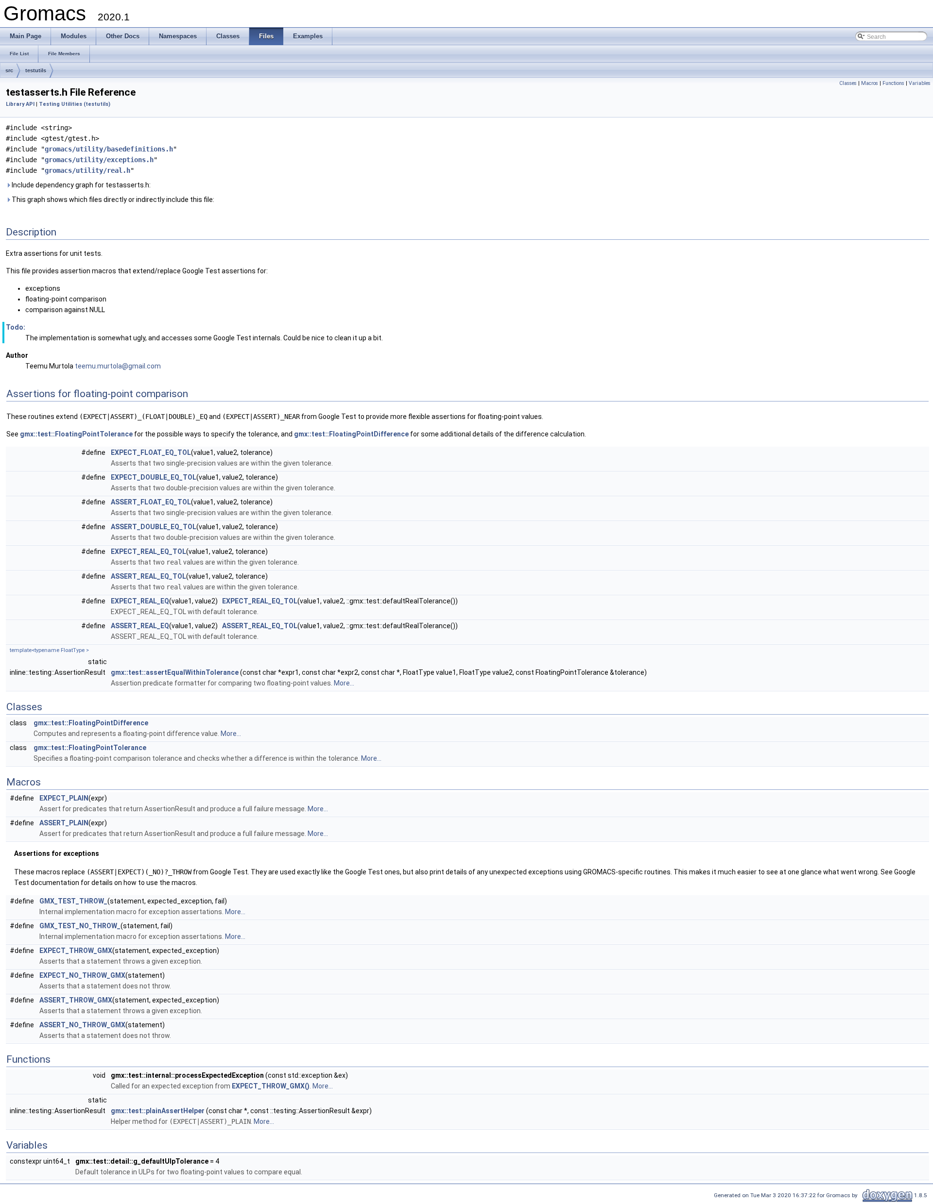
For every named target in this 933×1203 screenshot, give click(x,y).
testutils (35, 70)
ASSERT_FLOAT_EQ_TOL (151, 502)
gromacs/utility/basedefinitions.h (109, 149)
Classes (848, 83)
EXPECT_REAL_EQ (140, 601)
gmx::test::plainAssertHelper (158, 1111)
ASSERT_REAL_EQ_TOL (148, 576)
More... (344, 683)
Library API (20, 104)
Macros (869, 83)
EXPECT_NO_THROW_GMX (82, 975)
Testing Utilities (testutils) (74, 104)
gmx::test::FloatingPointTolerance (76, 434)
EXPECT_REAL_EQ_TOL (148, 551)
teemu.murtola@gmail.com (118, 366)
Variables (920, 83)
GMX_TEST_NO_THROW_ (80, 926)
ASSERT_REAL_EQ (140, 626)
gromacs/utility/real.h (87, 170)
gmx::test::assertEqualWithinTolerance (175, 672)
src (9, 70)
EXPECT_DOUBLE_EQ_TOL (153, 477)
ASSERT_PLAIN (63, 823)
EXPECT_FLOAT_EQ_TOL (151, 452)
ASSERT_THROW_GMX (75, 1000)
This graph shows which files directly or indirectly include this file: (112, 199)
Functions (893, 83)
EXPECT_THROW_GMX (75, 950)
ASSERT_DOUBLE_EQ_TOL (153, 527)
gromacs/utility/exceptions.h (99, 160)
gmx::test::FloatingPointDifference (351, 434)
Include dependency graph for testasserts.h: (80, 185)
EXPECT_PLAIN (63, 798)
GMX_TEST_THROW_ (73, 901)
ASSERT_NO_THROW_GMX (82, 1025)
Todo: (15, 327)
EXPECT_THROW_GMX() (271, 1086)
